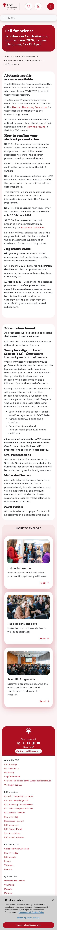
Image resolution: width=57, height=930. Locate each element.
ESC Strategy (10, 764)
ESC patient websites (14, 837)
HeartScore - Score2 (14, 821)
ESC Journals (10, 857)
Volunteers (9, 885)
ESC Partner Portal (13, 829)
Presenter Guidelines (33, 227)
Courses (8, 869)
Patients (8, 889)
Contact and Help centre (28, 751)
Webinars (8, 865)
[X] (23, 743)
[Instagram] (18, 743)
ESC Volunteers (11, 825)
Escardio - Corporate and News (18, 796)
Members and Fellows (14, 880)
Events (7, 861)
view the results (36, 126)
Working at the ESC (13, 785)
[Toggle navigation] (50, 6)
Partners (8, 893)
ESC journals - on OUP (14, 812)
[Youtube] (38, 743)
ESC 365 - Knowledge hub (16, 800)
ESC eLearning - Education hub (18, 804)
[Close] (53, 900)
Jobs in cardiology (12, 833)
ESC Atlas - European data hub (18, 808)
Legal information (12, 776)
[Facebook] (28, 743)
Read (42, 582)
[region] (28, 913)
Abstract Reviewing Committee (29, 107)
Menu (11, 17)
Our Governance (11, 768)
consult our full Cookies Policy (31, 912)
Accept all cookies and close (29, 925)
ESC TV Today (11, 853)
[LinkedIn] (33, 743)
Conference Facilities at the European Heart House (27, 780)
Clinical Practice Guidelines (16, 848)
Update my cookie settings (28, 918)
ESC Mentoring (11, 817)
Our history (9, 772)
